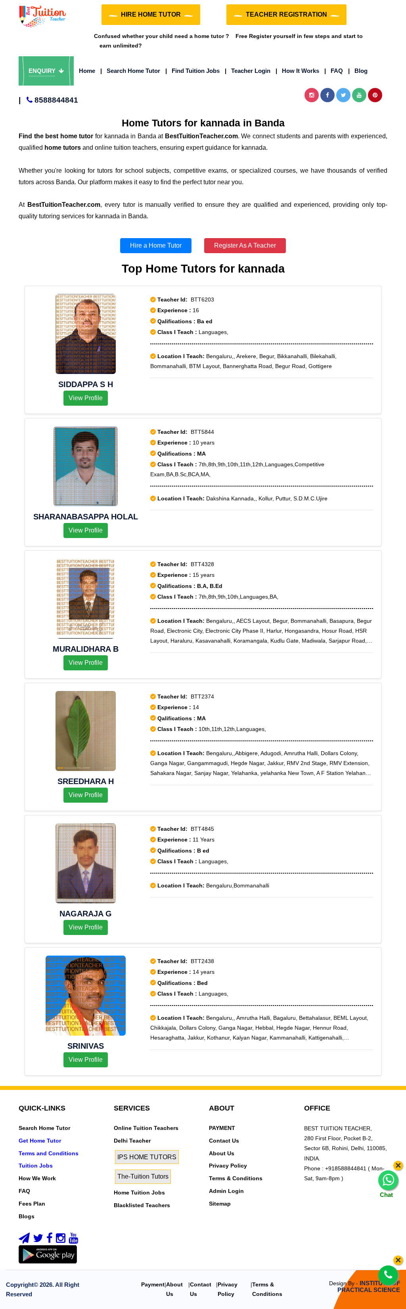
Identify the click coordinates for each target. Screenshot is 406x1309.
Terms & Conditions (235, 1178)
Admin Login (226, 1191)
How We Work (37, 1178)
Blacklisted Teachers (142, 1205)
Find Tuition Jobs (192, 70)
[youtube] (73, 1240)
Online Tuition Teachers (146, 1128)
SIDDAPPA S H (85, 384)
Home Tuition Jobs (139, 1192)
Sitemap (220, 1203)
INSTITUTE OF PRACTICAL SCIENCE (368, 1286)
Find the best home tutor (56, 136)
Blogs (26, 1216)
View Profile (86, 398)
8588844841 (48, 100)
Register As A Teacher (245, 245)
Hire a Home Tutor (156, 245)
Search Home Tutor (130, 70)
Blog (358, 70)
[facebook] (49, 1240)
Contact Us (224, 1140)
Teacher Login (247, 70)
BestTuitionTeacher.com (201, 136)
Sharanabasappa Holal (85, 516)
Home (87, 70)
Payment (153, 1284)
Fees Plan (32, 1203)
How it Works (297, 70)
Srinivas (85, 1046)
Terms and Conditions (49, 1153)
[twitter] (38, 1240)
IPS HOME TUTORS (146, 1157)
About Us (221, 1153)
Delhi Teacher (132, 1140)
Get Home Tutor (40, 1140)
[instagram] (60, 1240)
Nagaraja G (85, 913)
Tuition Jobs (36, 1165)
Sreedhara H (85, 781)
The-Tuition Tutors (143, 1176)
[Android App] (48, 1254)
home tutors (62, 147)
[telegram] (24, 1240)
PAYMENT (222, 1128)
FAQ (333, 70)
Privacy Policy (228, 1165)
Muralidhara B (86, 649)
